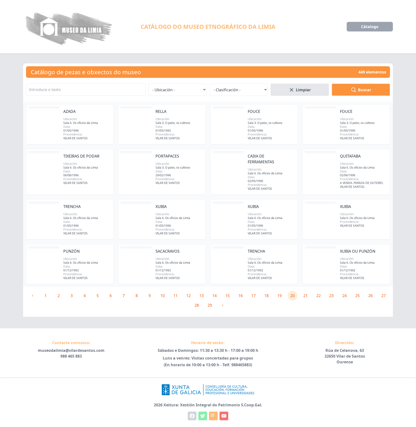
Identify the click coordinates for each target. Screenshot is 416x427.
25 (357, 295)
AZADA (69, 111)
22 (318, 295)
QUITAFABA (350, 156)
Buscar (364, 89)
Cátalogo (369, 26)
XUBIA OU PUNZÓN (357, 251)
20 (292, 295)
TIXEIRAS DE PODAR (81, 156)
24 (344, 295)
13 (201, 295)
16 (240, 295)
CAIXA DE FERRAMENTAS (261, 159)
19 (279, 295)
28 (197, 305)
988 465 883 (71, 356)
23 (331, 295)
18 (266, 295)
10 (162, 295)
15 (227, 295)
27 (383, 295)
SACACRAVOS (168, 251)
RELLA (161, 111)
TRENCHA (72, 206)
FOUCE (254, 111)
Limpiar (303, 89)
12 (188, 295)
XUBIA (161, 206)
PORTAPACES (167, 156)
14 (214, 295)
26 (370, 295)
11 (175, 295)
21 (305, 295)
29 (210, 305)
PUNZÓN (71, 251)
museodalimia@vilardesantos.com (71, 350)
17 (253, 295)
